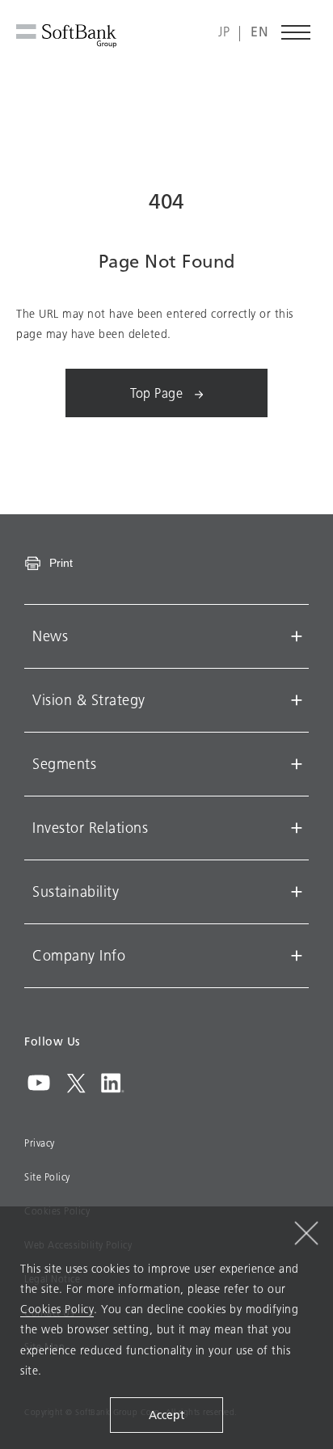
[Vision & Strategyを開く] (297, 700)
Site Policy (47, 1177)
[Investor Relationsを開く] (297, 828)
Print (61, 562)
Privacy (39, 1143)
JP (224, 33)
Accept (166, 1415)
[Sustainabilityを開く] (297, 892)
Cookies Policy (57, 1309)
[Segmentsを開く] (297, 764)
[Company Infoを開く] (297, 956)
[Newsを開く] (297, 636)
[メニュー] (296, 32)
